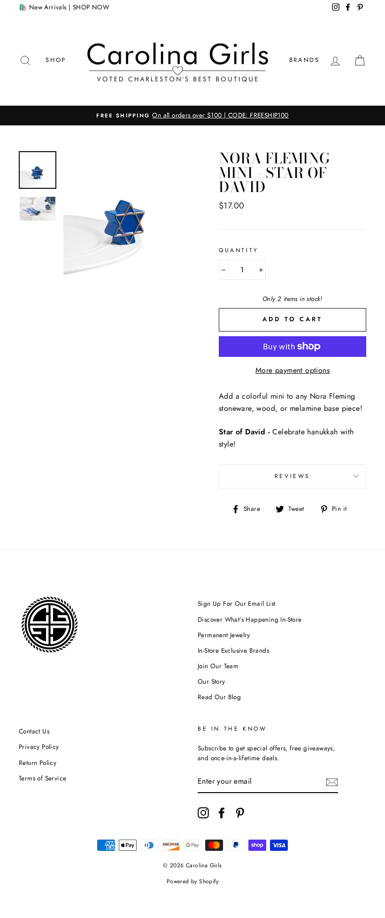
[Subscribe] (332, 782)
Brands (304, 59)
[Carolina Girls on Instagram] (203, 812)
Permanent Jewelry (224, 635)
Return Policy (37, 762)
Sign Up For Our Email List (236, 603)
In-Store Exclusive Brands (233, 650)
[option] (192, 115)
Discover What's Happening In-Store (250, 619)
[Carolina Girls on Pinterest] (240, 812)
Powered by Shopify (192, 881)
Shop (56, 59)
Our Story (211, 681)
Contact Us (34, 731)
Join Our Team (218, 666)
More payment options (292, 370)
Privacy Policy (39, 746)
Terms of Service (42, 778)
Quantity (239, 250)
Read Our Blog (219, 697)
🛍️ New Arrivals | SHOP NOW (64, 7)
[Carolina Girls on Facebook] (221, 812)
